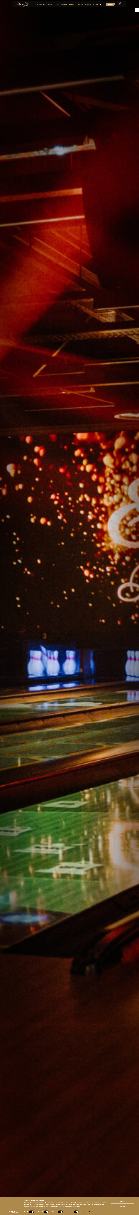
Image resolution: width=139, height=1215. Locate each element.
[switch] (44, 1211)
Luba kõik (122, 1201)
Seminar (80, 4)
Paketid (49, 4)
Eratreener (88, 4)
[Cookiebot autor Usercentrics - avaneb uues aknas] (14, 1212)
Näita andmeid (86, 1212)
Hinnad (71, 4)
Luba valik (122, 1206)
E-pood (95, 4)
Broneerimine (41, 4)
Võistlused (63, 4)
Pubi (57, 4)
